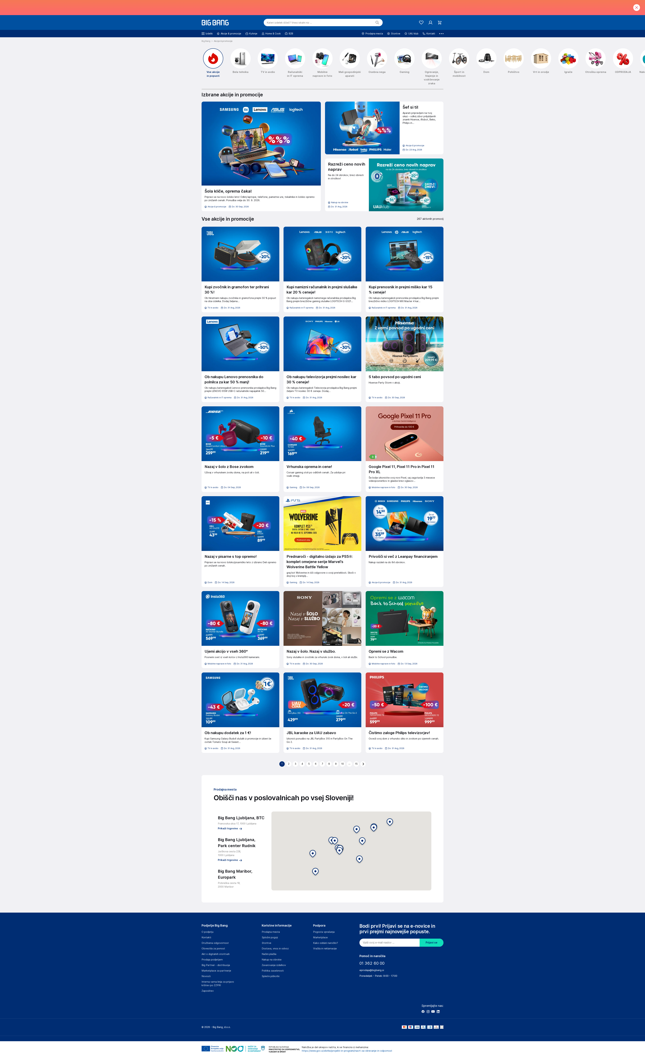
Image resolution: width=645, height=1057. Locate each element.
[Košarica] (439, 22)
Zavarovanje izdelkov (274, 965)
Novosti (206, 976)
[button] (339, 851)
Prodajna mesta (271, 931)
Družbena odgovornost (215, 942)
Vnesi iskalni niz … (289, 22)
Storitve (266, 942)
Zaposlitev (208, 990)
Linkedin (438, 1011)
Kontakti (206, 937)
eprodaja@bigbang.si (371, 970)
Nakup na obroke (272, 959)
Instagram (427, 1011)
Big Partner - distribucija (216, 965)
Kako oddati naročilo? (325, 942)
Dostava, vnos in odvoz (275, 948)
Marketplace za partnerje (216, 970)
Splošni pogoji (270, 937)
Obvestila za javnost (213, 948)
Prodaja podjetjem (212, 959)
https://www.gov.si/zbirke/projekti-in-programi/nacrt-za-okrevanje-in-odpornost (347, 1050)
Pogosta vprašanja (324, 931)
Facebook (422, 1011)
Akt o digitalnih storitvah (216, 954)
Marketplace (320, 937)
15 (356, 763)
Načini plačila (269, 954)
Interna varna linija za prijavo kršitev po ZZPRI (218, 983)
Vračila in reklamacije (325, 948)
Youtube (433, 1011)
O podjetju (207, 931)
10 (342, 763)
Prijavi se (431, 942)
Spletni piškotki (271, 976)
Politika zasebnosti (273, 970)
